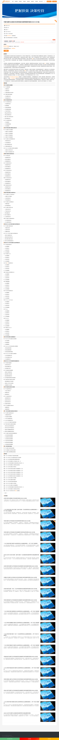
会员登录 (54, 1)
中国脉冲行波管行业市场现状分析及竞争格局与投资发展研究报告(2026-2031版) (20, 577)
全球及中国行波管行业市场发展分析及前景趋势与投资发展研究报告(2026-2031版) (21, 566)
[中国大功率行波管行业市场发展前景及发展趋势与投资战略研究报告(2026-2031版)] (47, 694)
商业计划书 (41, 1)
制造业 (16, 490)
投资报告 (28, 1)
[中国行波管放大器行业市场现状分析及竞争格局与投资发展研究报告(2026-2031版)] (47, 683)
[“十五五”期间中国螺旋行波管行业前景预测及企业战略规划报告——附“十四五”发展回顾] (47, 626)
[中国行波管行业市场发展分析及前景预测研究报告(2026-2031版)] (47, 525)
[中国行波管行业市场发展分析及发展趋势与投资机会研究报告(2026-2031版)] (47, 536)
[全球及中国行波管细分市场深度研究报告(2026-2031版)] (47, 502)
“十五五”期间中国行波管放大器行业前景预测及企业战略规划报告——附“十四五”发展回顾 (21, 702)
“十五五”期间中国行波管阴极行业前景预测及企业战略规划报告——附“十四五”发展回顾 (21, 611)
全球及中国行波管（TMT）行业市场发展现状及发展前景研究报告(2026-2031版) (20, 588)
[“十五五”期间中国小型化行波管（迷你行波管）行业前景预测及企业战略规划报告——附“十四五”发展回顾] (47, 513)
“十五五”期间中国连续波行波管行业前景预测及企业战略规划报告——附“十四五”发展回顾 (21, 668)
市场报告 (24, 1)
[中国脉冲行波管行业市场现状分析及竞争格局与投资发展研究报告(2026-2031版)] (47, 581)
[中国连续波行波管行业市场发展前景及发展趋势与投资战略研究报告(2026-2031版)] (47, 660)
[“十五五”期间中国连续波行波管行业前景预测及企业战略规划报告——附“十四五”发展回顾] (47, 672)
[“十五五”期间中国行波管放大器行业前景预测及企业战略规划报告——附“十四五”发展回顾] (47, 706)
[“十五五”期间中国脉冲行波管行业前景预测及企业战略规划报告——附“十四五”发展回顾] (47, 649)
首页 (13, 1)
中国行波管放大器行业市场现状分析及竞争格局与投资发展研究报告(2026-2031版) (21, 679)
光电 (25, 70)
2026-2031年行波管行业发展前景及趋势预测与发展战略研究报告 (17, 713)
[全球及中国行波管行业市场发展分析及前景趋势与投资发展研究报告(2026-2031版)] (47, 570)
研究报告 (20, 1)
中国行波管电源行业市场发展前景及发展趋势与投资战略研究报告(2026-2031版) (20, 600)
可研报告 (36, 1)
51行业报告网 (13, 78)
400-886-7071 (9, 35)
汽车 (45, 63)
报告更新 (16, 1)
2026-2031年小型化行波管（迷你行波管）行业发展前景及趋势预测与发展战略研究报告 (21, 555)
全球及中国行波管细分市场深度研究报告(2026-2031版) (15, 498)
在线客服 (29, 738)
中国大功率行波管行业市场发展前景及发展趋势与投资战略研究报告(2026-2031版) (21, 690)
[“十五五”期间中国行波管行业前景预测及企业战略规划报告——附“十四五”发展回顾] (47, 547)
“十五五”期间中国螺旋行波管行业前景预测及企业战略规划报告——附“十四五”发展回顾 (21, 622)
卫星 (32, 58)
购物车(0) (49, 1)
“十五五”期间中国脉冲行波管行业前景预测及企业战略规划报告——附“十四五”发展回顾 (21, 645)
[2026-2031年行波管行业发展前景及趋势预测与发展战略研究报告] (47, 717)
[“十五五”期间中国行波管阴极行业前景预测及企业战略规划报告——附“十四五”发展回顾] (47, 615)
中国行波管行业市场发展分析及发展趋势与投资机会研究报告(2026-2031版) (19, 532)
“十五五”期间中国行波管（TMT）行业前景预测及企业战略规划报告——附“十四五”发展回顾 (21, 634)
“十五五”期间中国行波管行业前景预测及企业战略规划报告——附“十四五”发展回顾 (20, 543)
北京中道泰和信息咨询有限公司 (14, 76)
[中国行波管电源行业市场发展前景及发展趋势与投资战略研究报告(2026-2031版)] (47, 604)
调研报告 (32, 1)
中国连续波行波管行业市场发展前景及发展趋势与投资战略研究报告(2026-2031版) (21, 656)
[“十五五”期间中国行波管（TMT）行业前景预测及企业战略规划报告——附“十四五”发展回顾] (47, 638)
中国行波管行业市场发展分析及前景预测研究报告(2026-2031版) (17, 520)
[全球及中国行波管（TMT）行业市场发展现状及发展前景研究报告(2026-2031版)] (47, 593)
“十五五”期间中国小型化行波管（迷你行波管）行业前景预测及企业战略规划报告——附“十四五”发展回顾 (21, 510)
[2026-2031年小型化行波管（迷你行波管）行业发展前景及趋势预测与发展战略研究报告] (47, 559)
